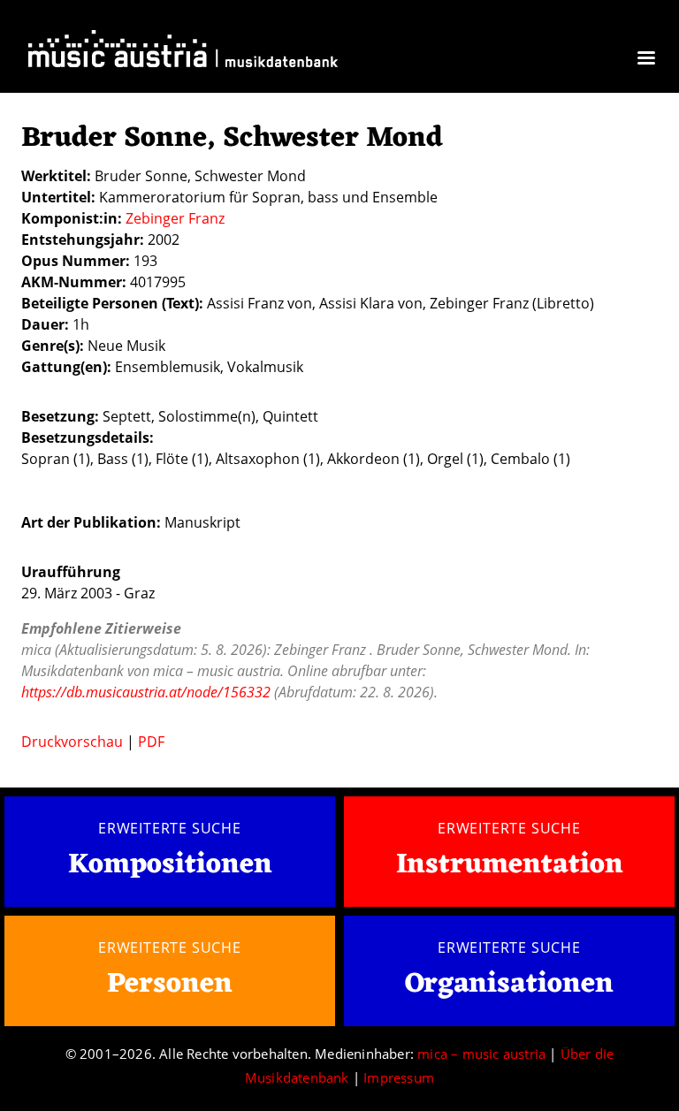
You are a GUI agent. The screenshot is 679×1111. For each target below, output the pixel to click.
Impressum (398, 1077)
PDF (151, 741)
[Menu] (645, 59)
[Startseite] (183, 52)
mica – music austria (481, 1053)
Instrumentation (509, 865)
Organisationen (509, 984)
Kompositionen (170, 866)
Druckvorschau (72, 741)
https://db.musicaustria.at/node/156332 (146, 692)
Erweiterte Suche (169, 828)
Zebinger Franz (175, 218)
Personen (170, 984)
